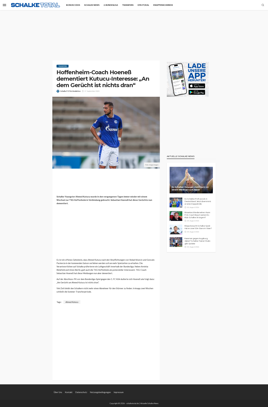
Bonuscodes (73, 5)
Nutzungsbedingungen (100, 392)
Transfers (127, 5)
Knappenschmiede (163, 5)
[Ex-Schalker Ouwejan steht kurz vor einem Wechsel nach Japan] (191, 180)
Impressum (119, 392)
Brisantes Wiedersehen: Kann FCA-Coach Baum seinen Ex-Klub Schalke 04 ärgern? (197, 215)
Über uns (58, 392)
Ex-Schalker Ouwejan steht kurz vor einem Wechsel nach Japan (190, 188)
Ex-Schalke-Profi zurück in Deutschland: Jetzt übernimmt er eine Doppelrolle (198, 201)
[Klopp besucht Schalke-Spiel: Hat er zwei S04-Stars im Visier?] (176, 229)
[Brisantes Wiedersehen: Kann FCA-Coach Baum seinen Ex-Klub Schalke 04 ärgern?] (176, 216)
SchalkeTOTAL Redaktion (70, 91)
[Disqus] (106, 339)
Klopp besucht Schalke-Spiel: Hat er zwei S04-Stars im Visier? (198, 227)
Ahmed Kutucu (71, 302)
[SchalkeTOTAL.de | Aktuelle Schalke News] (35, 5)
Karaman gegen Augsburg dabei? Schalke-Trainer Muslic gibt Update (197, 241)
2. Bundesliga (111, 5)
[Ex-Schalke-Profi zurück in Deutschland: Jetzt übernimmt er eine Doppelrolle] (176, 202)
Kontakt (68, 392)
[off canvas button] (4, 5)
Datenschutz (81, 392)
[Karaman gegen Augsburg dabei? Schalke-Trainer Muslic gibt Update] (176, 242)
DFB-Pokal (143, 5)
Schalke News (91, 5)
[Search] (262, 5)
